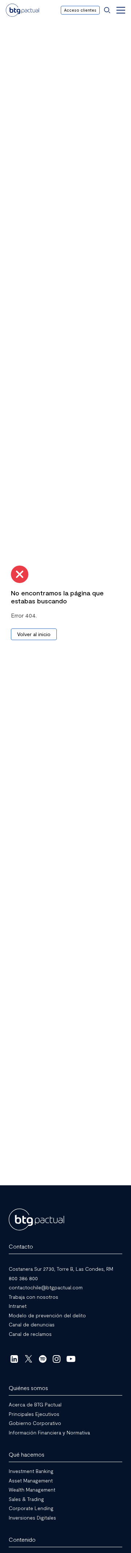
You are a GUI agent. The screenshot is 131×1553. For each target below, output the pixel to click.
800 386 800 (23, 1278)
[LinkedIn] (14, 1358)
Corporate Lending (31, 1508)
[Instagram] (57, 1358)
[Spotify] (42, 1358)
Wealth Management (32, 1489)
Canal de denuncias (32, 1324)
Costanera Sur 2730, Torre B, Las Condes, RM (61, 1269)
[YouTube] (70, 1358)
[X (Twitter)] (28, 1358)
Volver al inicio (34, 634)
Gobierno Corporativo (35, 1423)
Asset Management (31, 1480)
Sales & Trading (26, 1499)
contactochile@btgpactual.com (46, 1287)
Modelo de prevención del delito (47, 1315)
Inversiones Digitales (32, 1517)
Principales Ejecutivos (34, 1413)
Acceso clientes (80, 10)
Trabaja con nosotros (33, 1296)
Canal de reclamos (30, 1333)
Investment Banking (31, 1471)
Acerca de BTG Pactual (35, 1404)
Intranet (18, 1306)
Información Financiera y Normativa (49, 1432)
